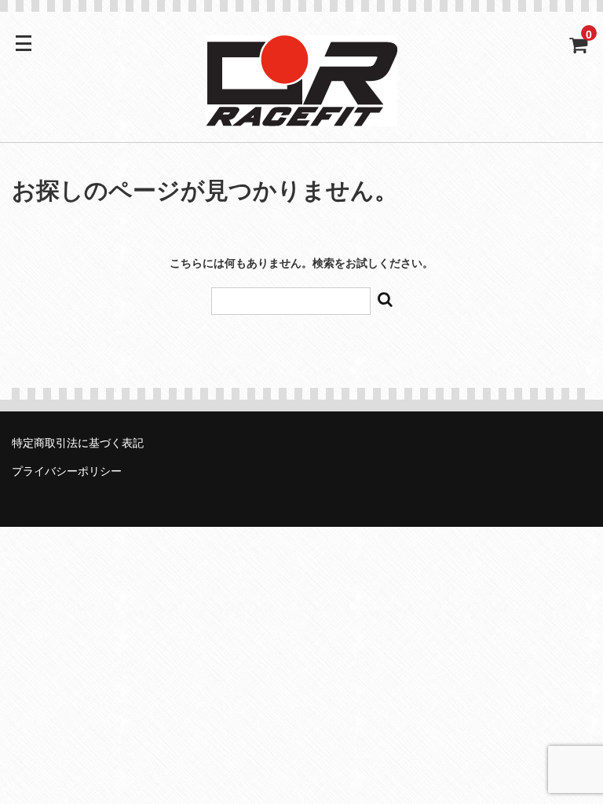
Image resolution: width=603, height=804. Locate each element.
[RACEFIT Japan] (301, 116)
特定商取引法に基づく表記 (78, 443)
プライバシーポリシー (67, 471)
